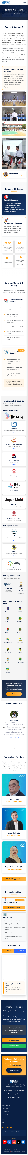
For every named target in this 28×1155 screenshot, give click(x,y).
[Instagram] (14, 1142)
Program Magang (6, 1105)
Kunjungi (13, 433)
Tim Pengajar (5, 1114)
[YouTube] (5, 1142)
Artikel (3, 1119)
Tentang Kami (5, 1111)
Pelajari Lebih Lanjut (14, 694)
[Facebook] (9, 1142)
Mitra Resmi (5, 1117)
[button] (4, 728)
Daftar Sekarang (14, 1070)
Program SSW (5, 1108)
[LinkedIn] (23, 1142)
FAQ (3, 1122)
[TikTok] (19, 1142)
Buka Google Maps (15, 907)
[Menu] (24, 2)
